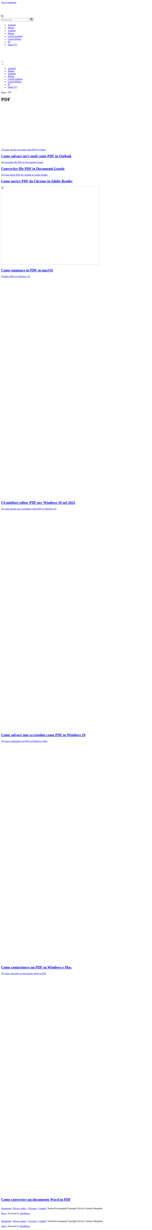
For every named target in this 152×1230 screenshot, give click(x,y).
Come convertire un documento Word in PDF (36, 1199)
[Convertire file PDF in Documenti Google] (22, 162)
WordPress (25, 1213)
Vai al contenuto (8, 2)
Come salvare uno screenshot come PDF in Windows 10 (43, 735)
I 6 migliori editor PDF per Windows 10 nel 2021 (38, 502)
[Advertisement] (76, 126)
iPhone (11, 28)
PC (9, 42)
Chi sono (32, 1208)
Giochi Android (15, 36)
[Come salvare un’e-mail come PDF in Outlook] (23, 149)
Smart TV (12, 44)
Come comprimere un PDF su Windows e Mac (36, 967)
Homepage (6, 1208)
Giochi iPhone (14, 39)
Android (12, 25)
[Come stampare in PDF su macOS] (50, 264)
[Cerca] (2, 16)
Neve (3, 1213)
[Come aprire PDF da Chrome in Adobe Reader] (24, 175)
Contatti (42, 1208)
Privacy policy (20, 1208)
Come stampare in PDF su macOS (27, 270)
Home (3, 92)
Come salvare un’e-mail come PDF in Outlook (36, 156)
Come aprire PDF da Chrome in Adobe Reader (37, 181)
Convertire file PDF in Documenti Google (33, 169)
